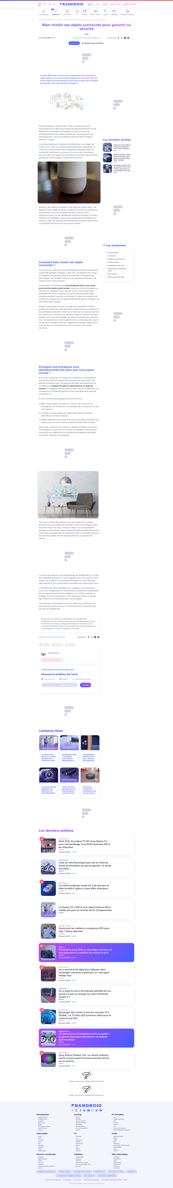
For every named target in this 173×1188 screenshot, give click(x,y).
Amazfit (41, 1157)
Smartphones (42, 1114)
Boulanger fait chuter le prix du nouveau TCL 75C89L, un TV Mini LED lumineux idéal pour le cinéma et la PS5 (85, 1015)
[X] (72, 1110)
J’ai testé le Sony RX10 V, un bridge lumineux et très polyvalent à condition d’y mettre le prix (85, 951)
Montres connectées (46, 1154)
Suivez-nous (74, 43)
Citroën (40, 1140)
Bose (115, 1138)
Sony (77, 1145)
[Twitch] (92, 1110)
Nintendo (79, 1124)
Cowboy (116, 1157)
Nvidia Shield (80, 1126)
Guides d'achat (65, 926)
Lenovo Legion (81, 1121)
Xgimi (78, 1149)
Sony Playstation (82, 1128)
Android (45, 645)
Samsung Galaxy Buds (121, 1145)
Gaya (115, 1161)
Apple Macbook (118, 1119)
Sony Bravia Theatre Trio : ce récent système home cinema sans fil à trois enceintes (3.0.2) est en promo (84, 1058)
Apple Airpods (118, 1136)
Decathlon (117, 1159)
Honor (115, 1124)
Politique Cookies (91, 1180)
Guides (105, 4)
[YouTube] (88, 1110)
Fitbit (40, 1161)
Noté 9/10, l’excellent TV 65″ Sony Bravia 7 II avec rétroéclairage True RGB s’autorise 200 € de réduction (84, 844)
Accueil (41, 20)
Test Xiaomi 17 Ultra (116, 1171)
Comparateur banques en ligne (69, 1175)
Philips (78, 1142)
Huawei (40, 1121)
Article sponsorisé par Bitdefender (86, 38)
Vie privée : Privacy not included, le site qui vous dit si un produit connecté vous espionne (89, 790)
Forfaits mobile (113, 262)
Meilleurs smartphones (116, 259)
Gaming (77, 1114)
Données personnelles (111, 1180)
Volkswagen (42, 1151)
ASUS (78, 1117)
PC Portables (118, 1114)
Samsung (79, 1143)
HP (114, 1126)
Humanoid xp (53, 653)
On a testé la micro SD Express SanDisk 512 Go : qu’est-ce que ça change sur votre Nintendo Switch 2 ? (85, 994)
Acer (115, 1117)
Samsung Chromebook (121, 1130)
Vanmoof (116, 1168)
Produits (49, 20)
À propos (67, 1180)
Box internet (112, 274)
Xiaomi (40, 1130)
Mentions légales (53, 1180)
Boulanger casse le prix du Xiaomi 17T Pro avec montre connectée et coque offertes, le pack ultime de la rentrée (122, 168)
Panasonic (79, 1140)
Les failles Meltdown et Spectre (53, 144)
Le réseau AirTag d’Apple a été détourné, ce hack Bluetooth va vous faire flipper (48, 790)
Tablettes (78, 1154)
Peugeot (41, 1145)
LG (77, 1138)
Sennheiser (117, 1147)
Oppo (40, 1124)
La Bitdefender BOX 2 (48, 588)
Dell (114, 1121)
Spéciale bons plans (83, 679)
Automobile (41, 1133)
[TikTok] (96, 1110)
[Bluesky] (100, 1110)
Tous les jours (49, 679)
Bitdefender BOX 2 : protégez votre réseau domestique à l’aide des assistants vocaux (69, 758)
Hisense (78, 1136)
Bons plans (116, 4)
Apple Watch (42, 1159)
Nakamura (117, 1164)
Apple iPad (79, 1157)
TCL (77, 1147)
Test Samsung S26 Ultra (107, 1175)
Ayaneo (78, 1119)
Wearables (58, 20)
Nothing (116, 1143)
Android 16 (131, 1171)
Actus (90, 4)
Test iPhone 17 (100, 1171)
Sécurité (58, 645)
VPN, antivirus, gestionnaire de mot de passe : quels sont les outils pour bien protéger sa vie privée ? (68, 790)
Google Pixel (42, 1119)
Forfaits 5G (112, 256)
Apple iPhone (42, 1117)
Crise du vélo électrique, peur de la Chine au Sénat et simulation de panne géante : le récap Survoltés (85, 865)
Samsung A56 (113, 253)
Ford (39, 1142)
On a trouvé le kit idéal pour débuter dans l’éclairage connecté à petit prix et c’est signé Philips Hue (84, 972)
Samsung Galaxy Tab (83, 1164)
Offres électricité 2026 (116, 277)
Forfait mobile (129, 4)
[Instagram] (76, 1110)
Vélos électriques (120, 1154)
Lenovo (116, 1123)
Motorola (41, 1123)
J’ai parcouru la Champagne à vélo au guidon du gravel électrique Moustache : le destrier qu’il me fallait (84, 1036)
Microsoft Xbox (81, 1123)
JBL (114, 1142)
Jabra (115, 1140)
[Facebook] (80, 1110)
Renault (41, 1147)
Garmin (40, 1162)
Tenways (116, 1166)
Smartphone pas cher (116, 265)
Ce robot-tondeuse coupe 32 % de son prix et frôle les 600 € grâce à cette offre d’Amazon (84, 887)
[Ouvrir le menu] (39, 4)
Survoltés (63, 860)
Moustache (117, 1162)
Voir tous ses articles (51, 660)
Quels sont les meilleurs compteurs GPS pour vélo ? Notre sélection (122, 146)
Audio (114, 1133)
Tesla (40, 1149)
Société (71, 645)
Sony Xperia (42, 1128)
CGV (126, 1180)
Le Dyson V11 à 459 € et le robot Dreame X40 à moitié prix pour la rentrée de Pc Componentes (48, 758)
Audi (39, 1136)
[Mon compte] (54, 4)
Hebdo (65, 679)
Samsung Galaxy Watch (46, 1166)
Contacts (77, 1180)
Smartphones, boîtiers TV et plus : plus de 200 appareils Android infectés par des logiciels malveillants (90, 758)
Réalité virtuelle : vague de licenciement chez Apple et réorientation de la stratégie (122, 157)
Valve (77, 1130)
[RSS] (84, 1110)
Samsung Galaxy (44, 1126)
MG (39, 1143)
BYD (39, 1138)
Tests (97, 4)
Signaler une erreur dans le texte (52, 637)
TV (75, 1133)
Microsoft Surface (119, 1128)
